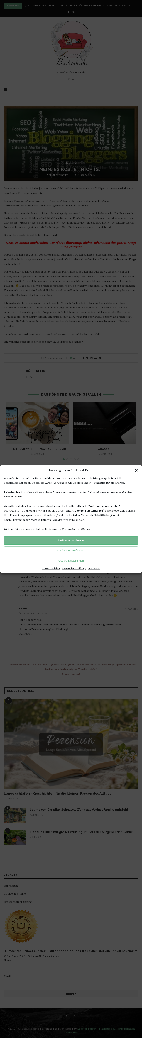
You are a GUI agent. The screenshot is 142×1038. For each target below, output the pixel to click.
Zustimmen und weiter (71, 540)
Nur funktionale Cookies (71, 550)
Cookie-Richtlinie (51, 568)
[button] (136, 470)
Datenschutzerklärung (74, 568)
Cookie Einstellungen (71, 560)
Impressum (94, 568)
